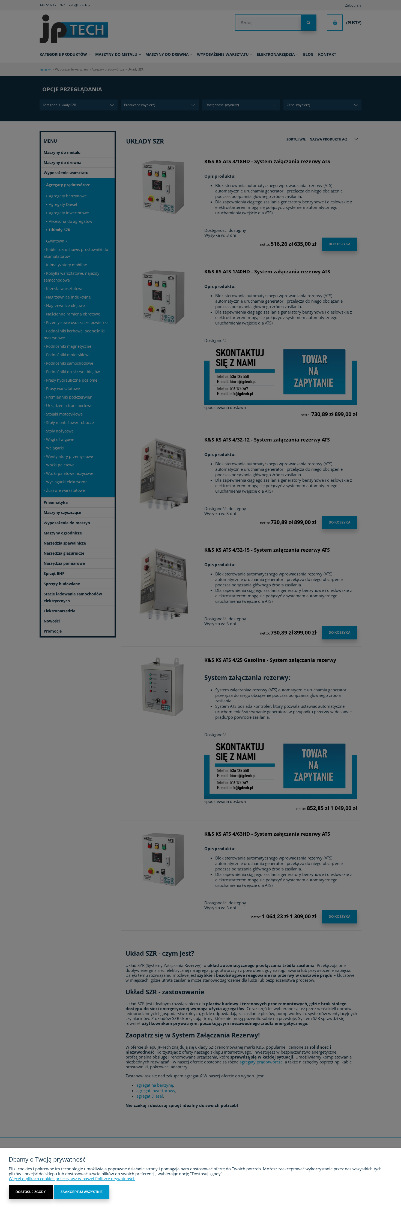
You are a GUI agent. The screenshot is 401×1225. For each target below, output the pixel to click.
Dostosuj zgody (31, 1192)
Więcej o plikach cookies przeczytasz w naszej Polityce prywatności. (72, 1178)
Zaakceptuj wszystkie (82, 1192)
